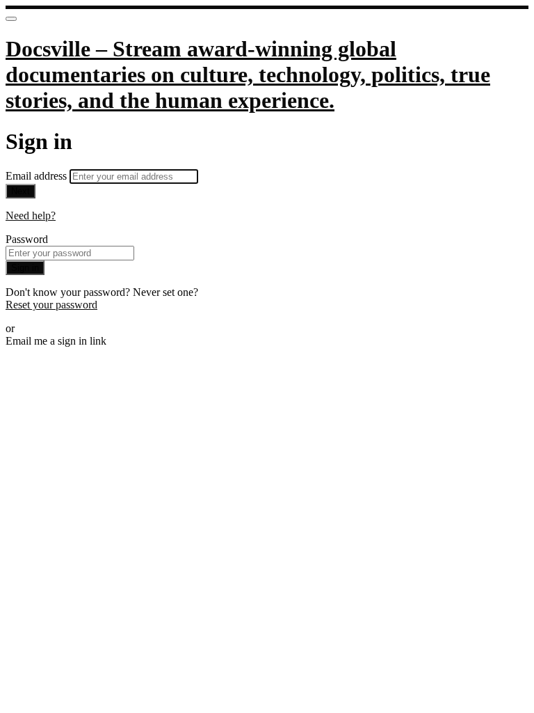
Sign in (25, 268)
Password (27, 239)
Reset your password (51, 305)
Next (20, 191)
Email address (38, 176)
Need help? (31, 215)
